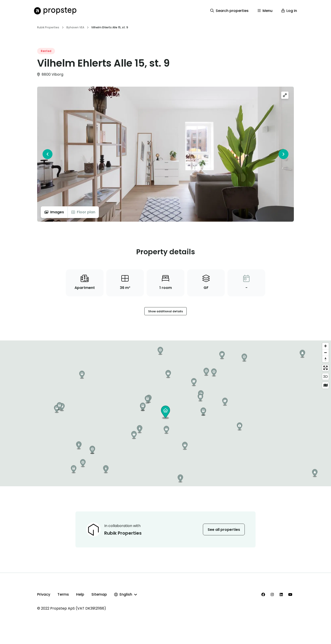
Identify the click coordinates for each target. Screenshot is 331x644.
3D (325, 376)
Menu (267, 10)
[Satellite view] (325, 385)
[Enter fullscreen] (325, 368)
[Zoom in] (325, 346)
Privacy (43, 594)
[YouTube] (290, 594)
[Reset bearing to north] (325, 359)
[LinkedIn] (281, 594)
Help (80, 594)
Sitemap (99, 594)
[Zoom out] (325, 352)
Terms (63, 594)
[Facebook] (263, 594)
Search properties (232, 10)
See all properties (224, 529)
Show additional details (165, 311)
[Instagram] (272, 594)
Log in (291, 10)
